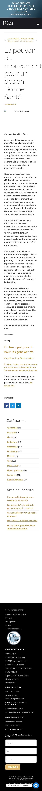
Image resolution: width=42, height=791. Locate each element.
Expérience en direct (14, 717)
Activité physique (15, 479)
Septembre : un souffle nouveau (22, 520)
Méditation (12, 446)
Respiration (12, 451)
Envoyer (13, 767)
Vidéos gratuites (15, 470)
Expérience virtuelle (14, 649)
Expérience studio (13, 687)
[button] (38, 24)
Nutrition (11, 432)
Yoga (9, 461)
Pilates (10, 437)
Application (12, 427)
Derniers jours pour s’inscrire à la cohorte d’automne (21, 9)
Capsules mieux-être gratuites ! (19, 358)
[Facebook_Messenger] (36, 785)
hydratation (12, 465)
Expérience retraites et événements (16, 703)
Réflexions (12, 442)
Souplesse (12, 475)
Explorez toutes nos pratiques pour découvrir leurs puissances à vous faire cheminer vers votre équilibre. (21, 367)
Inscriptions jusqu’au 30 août (21, 14)
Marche (10, 456)
